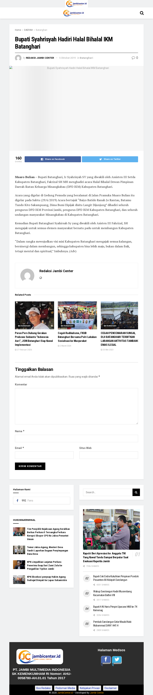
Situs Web (85, 448)
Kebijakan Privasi (90, 688)
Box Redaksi (43, 688)
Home (18, 30)
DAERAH (28, 30)
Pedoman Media (65, 688)
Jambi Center (97, 692)
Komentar (21, 384)
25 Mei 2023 (107, 350)
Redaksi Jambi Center (40, 57)
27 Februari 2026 (24, 350)
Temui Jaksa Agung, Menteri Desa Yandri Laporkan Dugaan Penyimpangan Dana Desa (47, 550)
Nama (20, 431)
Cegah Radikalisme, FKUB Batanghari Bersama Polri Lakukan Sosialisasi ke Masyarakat (77, 337)
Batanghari (41, 30)
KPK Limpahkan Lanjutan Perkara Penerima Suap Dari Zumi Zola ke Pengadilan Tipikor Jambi (44, 565)
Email (19, 448)
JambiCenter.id (65, 692)
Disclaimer (110, 688)
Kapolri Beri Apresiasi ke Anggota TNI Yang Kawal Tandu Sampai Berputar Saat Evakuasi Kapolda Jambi (105, 557)
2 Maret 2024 (65, 346)
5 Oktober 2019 (67, 57)
